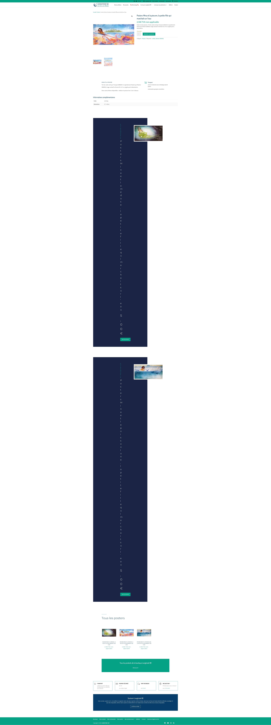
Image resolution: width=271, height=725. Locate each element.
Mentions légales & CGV (153, 719)
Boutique (95, 719)
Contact (176, 5)
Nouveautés (125, 5)
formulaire (167, 688)
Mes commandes (111, 719)
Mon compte (155, 1)
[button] (132, 16)
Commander (162, 1)
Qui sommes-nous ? (129, 719)
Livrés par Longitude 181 (145, 5)
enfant (153, 38)
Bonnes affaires (117, 5)
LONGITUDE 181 (105, 723)
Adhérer (171, 5)
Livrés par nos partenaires (160, 5)
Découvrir (125, 339)
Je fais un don (135, 706)
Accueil (94, 12)
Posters (98, 12)
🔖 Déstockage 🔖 (134, 5)
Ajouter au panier (149, 34)
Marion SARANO (160, 38)
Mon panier (168, 1)
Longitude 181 (148, 1)
